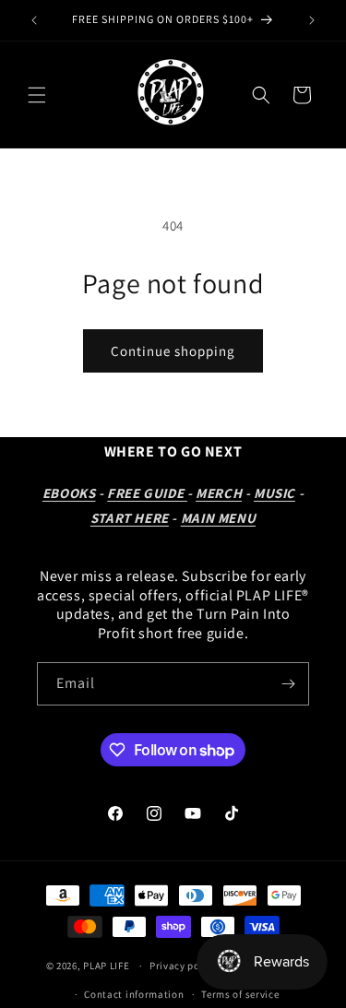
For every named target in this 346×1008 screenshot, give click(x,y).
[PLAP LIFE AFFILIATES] (185, 493)
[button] (37, 95)
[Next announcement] (312, 20)
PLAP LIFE (107, 965)
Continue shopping (173, 351)
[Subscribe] (288, 684)
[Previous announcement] (34, 20)
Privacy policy (183, 965)
